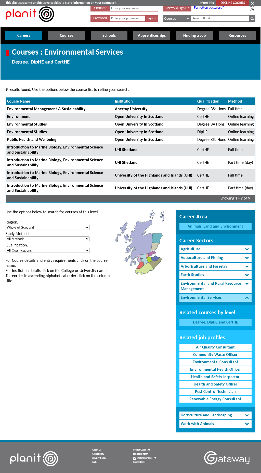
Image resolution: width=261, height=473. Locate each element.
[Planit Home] (30, 25)
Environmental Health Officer (215, 370)
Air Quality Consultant (215, 347)
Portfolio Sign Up (177, 8)
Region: (12, 222)
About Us (96, 450)
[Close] (252, 3)
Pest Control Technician (215, 392)
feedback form (140, 454)
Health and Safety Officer (215, 384)
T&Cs (94, 462)
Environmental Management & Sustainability (46, 109)
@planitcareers (144, 458)
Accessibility (98, 454)
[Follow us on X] (252, 8)
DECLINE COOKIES (233, 3)
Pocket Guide (139, 450)
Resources (237, 36)
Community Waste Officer (215, 355)
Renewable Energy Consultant (215, 399)
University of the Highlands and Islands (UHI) (153, 175)
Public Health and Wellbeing (31, 140)
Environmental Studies (27, 124)
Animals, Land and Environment (215, 227)
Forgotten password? (209, 8)
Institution (124, 101)
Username (100, 8)
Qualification (208, 101)
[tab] (215, 249)
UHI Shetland (126, 150)
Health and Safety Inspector (215, 377)
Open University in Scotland (139, 117)
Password (100, 18)
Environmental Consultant (215, 362)
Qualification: (17, 245)
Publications (139, 462)
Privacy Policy (99, 458)
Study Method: (18, 234)
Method (235, 101)
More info (207, 3)
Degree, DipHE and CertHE (215, 322)
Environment (18, 117)
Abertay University (131, 109)
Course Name (18, 101)
